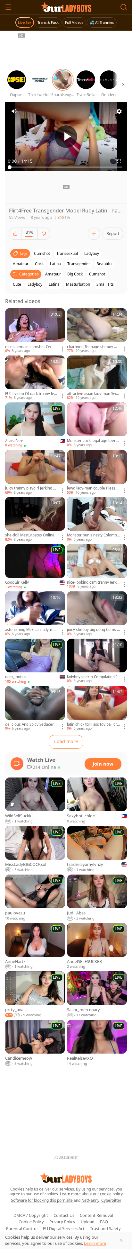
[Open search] (123, 7)
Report (113, 233)
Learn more (95, 1243)
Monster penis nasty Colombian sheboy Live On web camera (93, 535)
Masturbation (78, 284)
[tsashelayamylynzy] (97, 849)
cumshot (42, 253)
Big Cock (75, 274)
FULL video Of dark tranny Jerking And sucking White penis (31, 394)
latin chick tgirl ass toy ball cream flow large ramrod (93, 724)
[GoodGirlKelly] (35, 566)
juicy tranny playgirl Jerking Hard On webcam (31, 488)
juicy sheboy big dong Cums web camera (93, 630)
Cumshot (97, 274)
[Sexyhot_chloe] (97, 800)
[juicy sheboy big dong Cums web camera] (97, 613)
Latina (54, 284)
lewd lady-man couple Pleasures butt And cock (93, 488)
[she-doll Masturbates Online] (35, 519)
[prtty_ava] (35, 994)
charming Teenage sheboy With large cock (93, 347)
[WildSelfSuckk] (35, 800)
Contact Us (64, 1215)
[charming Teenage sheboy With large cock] (97, 330)
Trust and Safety (105, 1228)
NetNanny (90, 1200)
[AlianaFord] (35, 425)
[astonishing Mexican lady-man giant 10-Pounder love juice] (35, 613)
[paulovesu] (35, 898)
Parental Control (21, 1228)
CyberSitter (111, 1200)
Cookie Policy (31, 1222)
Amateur (53, 274)
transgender (78, 263)
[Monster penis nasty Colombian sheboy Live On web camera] (97, 519)
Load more (66, 741)
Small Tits (105, 284)
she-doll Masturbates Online (29, 535)
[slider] (66, 167)
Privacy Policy (62, 1222)
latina (55, 263)
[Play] (66, 136)
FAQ (104, 1222)
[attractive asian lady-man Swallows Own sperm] (97, 377)
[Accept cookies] (121, 1240)
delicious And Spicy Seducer (29, 724)
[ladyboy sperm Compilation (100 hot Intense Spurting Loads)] (97, 661)
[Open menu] (8, 7)
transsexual (67, 253)
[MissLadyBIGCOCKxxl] (35, 849)
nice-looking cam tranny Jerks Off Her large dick (93, 582)
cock (39, 263)
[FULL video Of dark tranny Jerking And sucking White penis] (35, 377)
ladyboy (91, 253)
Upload (88, 1222)
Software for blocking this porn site (42, 1200)
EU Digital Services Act (64, 1228)
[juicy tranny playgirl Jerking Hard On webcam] (35, 472)
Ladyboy (35, 284)
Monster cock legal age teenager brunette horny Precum (92, 441)
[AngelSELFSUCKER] (97, 946)
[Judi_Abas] (97, 898)
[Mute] (14, 111)
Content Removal (96, 1215)
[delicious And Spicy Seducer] (35, 708)
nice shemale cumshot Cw (28, 347)
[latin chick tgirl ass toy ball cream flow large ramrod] (97, 708)
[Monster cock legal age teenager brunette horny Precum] (97, 424)
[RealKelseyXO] (97, 1043)
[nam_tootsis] (35, 661)
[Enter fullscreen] (119, 161)
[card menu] (62, 349)
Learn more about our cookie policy (91, 1194)
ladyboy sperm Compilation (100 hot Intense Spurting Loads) (93, 677)
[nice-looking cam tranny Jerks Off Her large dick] (97, 566)
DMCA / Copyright (30, 1215)
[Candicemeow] (35, 1043)
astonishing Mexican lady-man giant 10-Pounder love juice (31, 630)
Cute (17, 284)
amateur (21, 263)
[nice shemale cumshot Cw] (35, 330)
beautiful (104, 263)
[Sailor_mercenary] (97, 994)
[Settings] (119, 111)
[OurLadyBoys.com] (66, 7)
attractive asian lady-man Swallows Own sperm (93, 394)
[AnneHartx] (35, 946)
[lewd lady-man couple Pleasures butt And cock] (97, 472)
